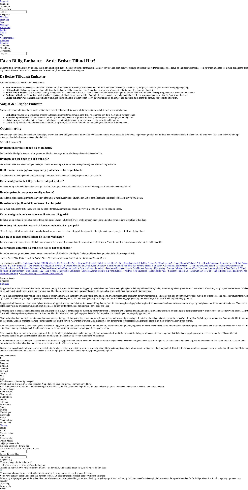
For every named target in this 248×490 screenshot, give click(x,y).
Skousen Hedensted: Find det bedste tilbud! (97, 263)
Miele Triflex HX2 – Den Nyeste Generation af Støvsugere (53, 271)
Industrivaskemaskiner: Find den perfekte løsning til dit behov (134, 265)
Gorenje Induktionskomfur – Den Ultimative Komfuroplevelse (195, 268)
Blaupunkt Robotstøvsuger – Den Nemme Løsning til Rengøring (135, 268)
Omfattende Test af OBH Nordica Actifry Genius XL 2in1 (49, 263)
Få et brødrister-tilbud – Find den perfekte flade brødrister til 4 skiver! (72, 268)
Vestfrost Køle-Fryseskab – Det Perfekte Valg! (145, 271)
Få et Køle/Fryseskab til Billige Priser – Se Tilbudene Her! (145, 263)
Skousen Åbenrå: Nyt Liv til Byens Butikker (84, 265)
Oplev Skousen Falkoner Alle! (187, 263)
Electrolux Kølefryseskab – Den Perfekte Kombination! (189, 265)
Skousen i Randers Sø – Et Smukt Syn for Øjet (189, 271)
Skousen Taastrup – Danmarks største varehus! (41, 273)
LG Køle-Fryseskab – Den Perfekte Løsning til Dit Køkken (35, 265)
